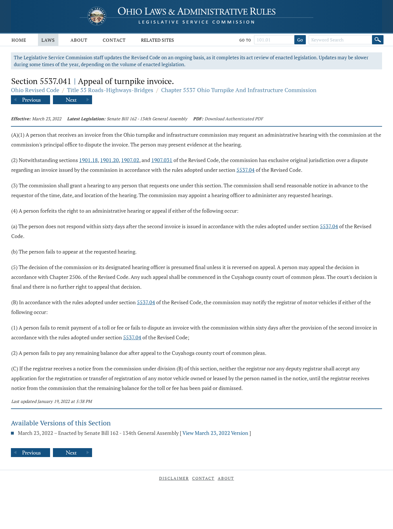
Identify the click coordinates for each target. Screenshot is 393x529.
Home (19, 40)
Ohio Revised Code (35, 90)
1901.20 (109, 160)
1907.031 (161, 160)
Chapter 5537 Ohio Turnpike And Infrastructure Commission (238, 90)
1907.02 (130, 160)
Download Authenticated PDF (234, 118)
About (78, 40)
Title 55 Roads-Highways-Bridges (110, 90)
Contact (114, 40)
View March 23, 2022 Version (215, 432)
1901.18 (88, 160)
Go (300, 40)
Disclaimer (174, 478)
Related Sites (157, 40)
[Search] (378, 39)
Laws (48, 40)
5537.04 (245, 169)
